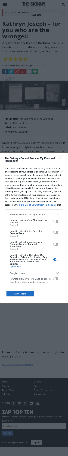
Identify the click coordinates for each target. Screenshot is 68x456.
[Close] (62, 158)
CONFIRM (20, 294)
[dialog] (34, 228)
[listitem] (34, 214)
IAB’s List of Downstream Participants (37, 205)
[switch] (55, 221)
